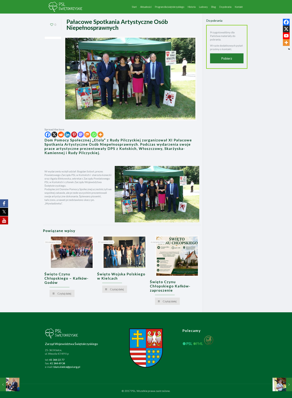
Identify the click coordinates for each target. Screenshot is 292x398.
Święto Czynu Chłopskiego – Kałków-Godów (66, 278)
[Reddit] (61, 135)
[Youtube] (286, 35)
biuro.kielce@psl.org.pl (66, 366)
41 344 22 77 (56, 359)
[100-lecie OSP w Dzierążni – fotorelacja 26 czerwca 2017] (282, 384)
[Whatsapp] (94, 135)
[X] (54, 135)
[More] (100, 135)
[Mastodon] (81, 135)
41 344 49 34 (57, 363)
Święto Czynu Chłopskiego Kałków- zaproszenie (170, 286)
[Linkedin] (67, 135)
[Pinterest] (74, 135)
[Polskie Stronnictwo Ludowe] (65, 7)
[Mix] (87, 135)
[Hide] (289, 49)
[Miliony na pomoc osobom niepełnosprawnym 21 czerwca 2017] (9, 384)
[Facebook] (48, 135)
